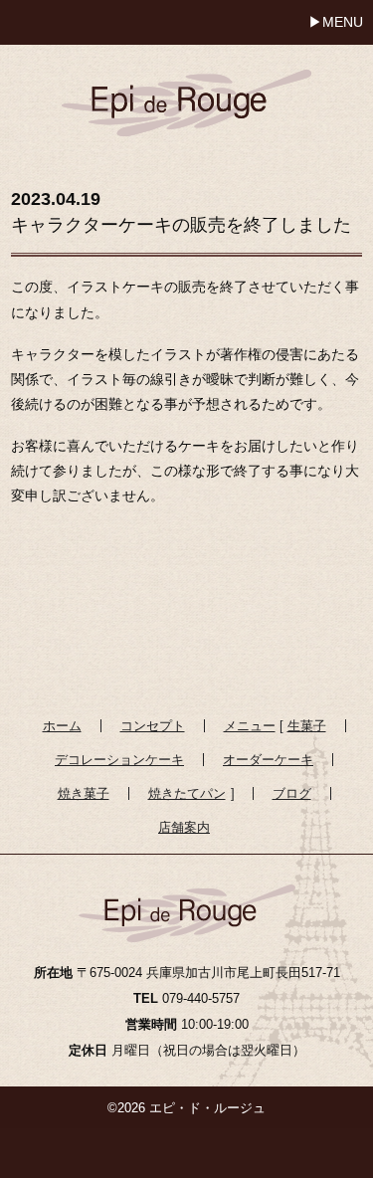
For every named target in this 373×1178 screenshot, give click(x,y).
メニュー (250, 725)
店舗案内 (184, 827)
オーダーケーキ (268, 759)
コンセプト (152, 725)
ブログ (292, 793)
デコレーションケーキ (119, 759)
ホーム (62, 725)
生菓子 (306, 725)
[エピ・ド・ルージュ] (186, 89)
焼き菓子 (83, 793)
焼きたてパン (187, 793)
